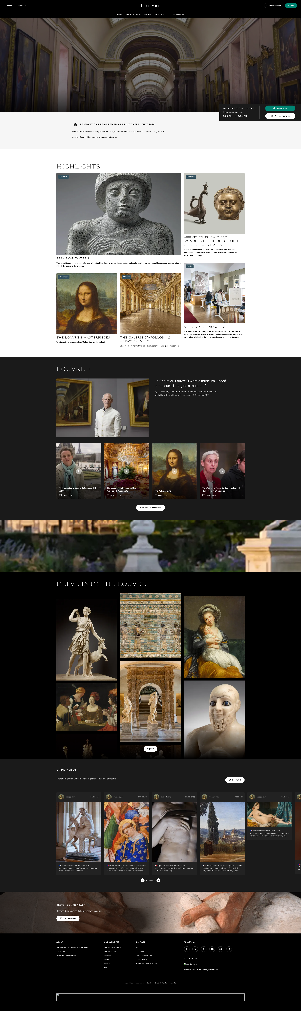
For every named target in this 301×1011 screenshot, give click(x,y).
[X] (203, 949)
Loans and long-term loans (66, 955)
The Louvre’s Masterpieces (83, 337)
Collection (107, 955)
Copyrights (172, 983)
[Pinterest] (220, 949)
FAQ (137, 947)
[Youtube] (212, 949)
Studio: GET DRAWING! (204, 327)
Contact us (140, 951)
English (20, 5)
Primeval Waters (72, 258)
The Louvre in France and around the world (72, 947)
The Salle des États (163, 491)
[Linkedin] (229, 949)
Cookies (149, 983)
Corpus (106, 959)
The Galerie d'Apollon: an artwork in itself (146, 339)
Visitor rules (60, 951)
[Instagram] (195, 949)
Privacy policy (139, 983)
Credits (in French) (161, 983)
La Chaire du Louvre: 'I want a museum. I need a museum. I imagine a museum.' (190, 383)
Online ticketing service (112, 947)
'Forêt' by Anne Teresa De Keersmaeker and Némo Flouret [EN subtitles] (221, 489)
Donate (106, 963)
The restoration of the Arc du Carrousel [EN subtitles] (77, 489)
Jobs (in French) (142, 959)
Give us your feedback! (144, 955)
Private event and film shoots (146, 963)
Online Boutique (110, 951)
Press (106, 967)
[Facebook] (187, 949)
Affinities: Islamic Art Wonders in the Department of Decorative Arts (212, 241)
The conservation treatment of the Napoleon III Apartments (121, 489)
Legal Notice (129, 983)
